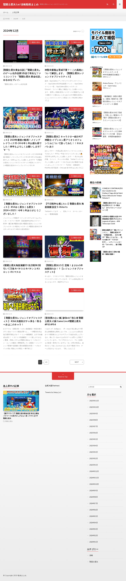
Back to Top (63, 377)
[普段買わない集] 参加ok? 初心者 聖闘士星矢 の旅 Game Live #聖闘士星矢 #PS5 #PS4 (64, 321)
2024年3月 (93, 529)
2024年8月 (93, 497)
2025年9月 (93, 413)
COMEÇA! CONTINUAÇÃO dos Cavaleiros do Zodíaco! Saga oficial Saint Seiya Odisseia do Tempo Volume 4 (112, 193)
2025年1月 (93, 465)
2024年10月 (94, 484)
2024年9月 (93, 490)
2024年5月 (93, 516)
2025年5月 (93, 439)
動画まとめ (22, 575)
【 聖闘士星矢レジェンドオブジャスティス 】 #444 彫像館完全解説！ (112, 72)
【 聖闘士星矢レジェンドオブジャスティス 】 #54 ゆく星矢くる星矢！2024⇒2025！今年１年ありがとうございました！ (22, 208)
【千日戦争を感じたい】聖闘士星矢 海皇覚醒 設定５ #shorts (64, 205)
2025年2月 (93, 458)
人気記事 (15, 12)
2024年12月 (94, 471)
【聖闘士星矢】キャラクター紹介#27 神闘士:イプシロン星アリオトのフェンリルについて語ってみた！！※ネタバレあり (64, 141)
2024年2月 (93, 535)
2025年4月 (93, 446)
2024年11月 (94, 478)
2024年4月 (93, 523)
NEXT (77, 362)
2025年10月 (94, 407)
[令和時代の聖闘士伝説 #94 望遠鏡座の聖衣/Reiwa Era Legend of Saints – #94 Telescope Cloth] (95, 220)
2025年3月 (93, 452)
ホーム (5, 12)
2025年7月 (93, 426)
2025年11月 (94, 401)
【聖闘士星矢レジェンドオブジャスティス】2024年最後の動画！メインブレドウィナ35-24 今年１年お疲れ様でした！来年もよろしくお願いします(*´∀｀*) (22, 143)
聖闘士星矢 (36, 42)
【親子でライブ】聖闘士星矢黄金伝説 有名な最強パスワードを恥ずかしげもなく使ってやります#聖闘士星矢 (21, 415)
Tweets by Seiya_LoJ (53, 392)
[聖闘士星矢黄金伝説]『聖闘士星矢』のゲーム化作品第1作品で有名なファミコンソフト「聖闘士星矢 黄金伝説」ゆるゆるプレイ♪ (22, 74)
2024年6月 (93, 510)
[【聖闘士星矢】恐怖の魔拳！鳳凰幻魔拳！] (95, 256)
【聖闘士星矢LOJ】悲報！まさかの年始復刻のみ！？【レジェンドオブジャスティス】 (64, 268)
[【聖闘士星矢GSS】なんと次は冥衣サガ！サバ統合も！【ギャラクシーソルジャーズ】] (95, 207)
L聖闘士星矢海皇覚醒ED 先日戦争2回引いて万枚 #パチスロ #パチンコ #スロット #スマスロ (22, 268)
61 (46, 362)
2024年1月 (93, 542)
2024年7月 (93, 503)
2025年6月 (93, 433)
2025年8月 (93, 420)
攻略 (91, 555)
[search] (121, 387)
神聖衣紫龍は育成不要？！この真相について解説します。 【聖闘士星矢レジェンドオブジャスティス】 (64, 73)
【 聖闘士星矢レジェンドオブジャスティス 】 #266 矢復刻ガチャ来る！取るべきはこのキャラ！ (22, 321)
